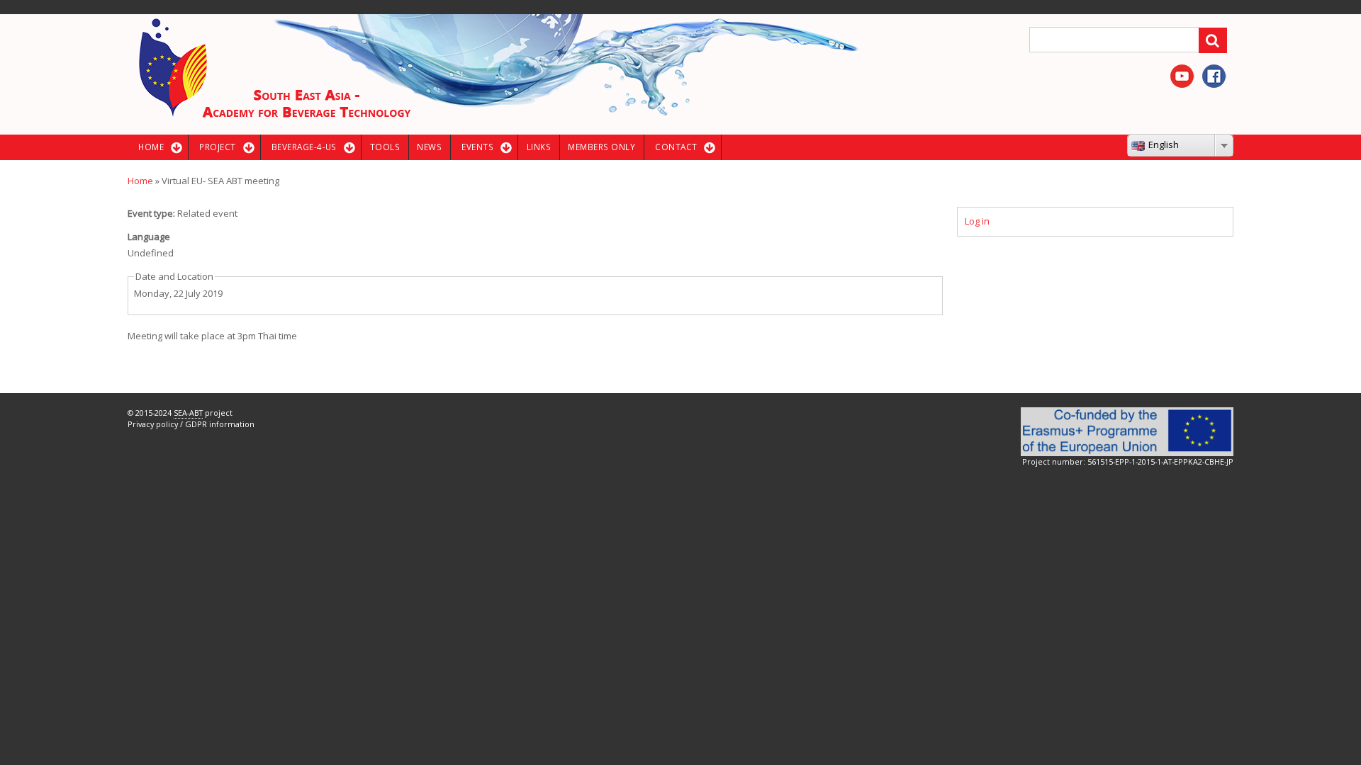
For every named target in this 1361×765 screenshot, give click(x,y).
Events (477, 146)
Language (149, 236)
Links (539, 146)
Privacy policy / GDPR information (191, 424)
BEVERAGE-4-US (304, 146)
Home (140, 180)
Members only (601, 146)
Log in (977, 221)
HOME (151, 146)
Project (217, 146)
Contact (676, 146)
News (429, 146)
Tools (385, 146)
